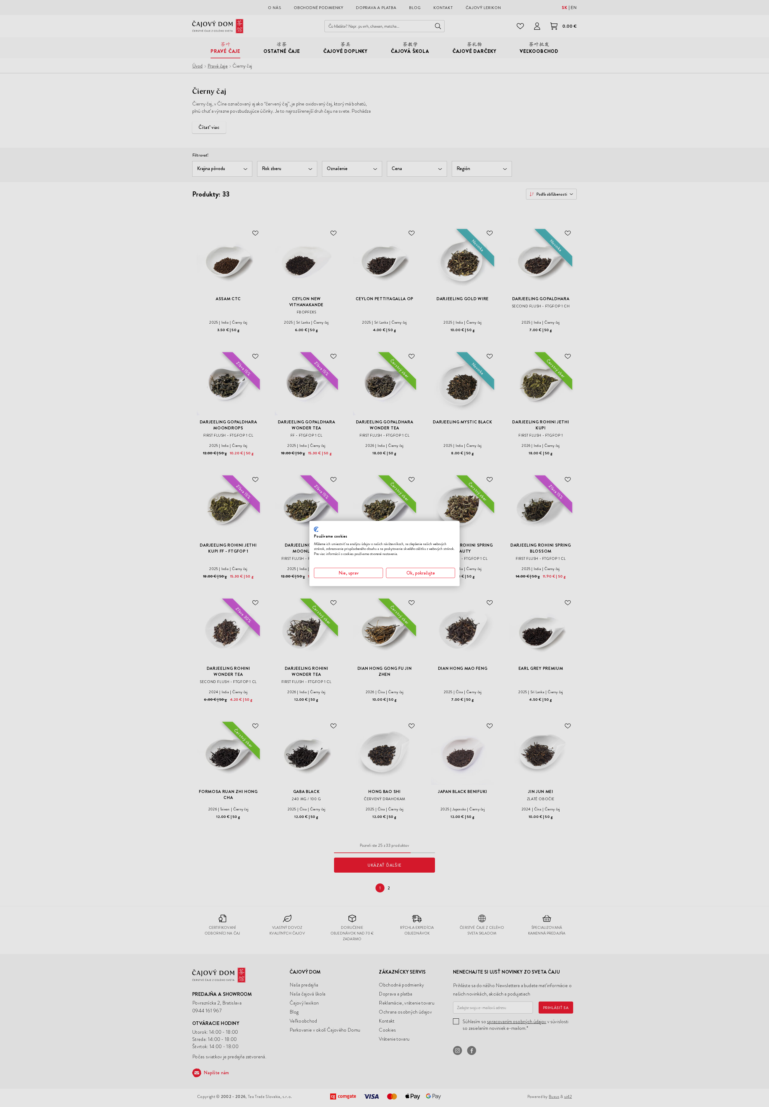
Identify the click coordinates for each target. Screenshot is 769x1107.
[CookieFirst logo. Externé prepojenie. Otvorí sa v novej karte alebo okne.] (316, 529)
